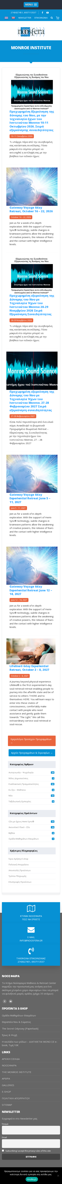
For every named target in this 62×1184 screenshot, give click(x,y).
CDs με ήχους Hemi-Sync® (21, 821)
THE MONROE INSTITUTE (16, 1072)
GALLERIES (8, 1085)
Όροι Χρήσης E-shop (18, 858)
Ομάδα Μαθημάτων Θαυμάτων (24, 838)
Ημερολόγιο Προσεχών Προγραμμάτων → (31, 741)
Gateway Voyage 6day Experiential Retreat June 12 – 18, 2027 (31, 590)
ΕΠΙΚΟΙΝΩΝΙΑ (41, 17)
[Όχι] (58, 1175)
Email (4, 1137)
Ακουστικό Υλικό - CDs (19, 827)
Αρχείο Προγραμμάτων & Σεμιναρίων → (32, 752)
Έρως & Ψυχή (9, 1035)
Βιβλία (12, 833)
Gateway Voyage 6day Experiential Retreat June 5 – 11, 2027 (30, 498)
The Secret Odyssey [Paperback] (20, 1028)
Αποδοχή (31, 1179)
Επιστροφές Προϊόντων (20, 881)
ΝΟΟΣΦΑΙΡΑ (9, 1065)
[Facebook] (42, 12)
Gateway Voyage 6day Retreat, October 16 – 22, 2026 (31, 209)
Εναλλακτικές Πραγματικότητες (24, 784)
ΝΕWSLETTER (24, 17)
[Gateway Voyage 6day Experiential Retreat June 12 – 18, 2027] (32, 565)
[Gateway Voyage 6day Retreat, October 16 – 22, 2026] (32, 186)
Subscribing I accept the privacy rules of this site (28, 1151)
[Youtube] (47, 12)
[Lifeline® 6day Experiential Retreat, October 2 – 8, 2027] (30, 651)
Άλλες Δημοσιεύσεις (18, 778)
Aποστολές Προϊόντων (20, 870)
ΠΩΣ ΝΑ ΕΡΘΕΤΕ (31, 919)
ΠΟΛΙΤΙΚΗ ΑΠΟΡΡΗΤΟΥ (16, 1098)
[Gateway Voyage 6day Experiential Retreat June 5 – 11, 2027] (32, 473)
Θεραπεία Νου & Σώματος (16, 1021)
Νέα (10, 795)
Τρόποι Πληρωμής (17, 876)
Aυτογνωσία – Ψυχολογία (21, 772)
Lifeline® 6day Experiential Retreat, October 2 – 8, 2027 (29, 668)
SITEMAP (7, 1104)
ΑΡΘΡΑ (6, 1078)
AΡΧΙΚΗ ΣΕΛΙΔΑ (11, 1058)
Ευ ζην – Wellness (17, 789)
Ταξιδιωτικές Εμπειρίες (20, 801)
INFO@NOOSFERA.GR (31, 940)
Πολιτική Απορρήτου (19, 864)
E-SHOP (6, 1091)
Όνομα (5, 1124)
